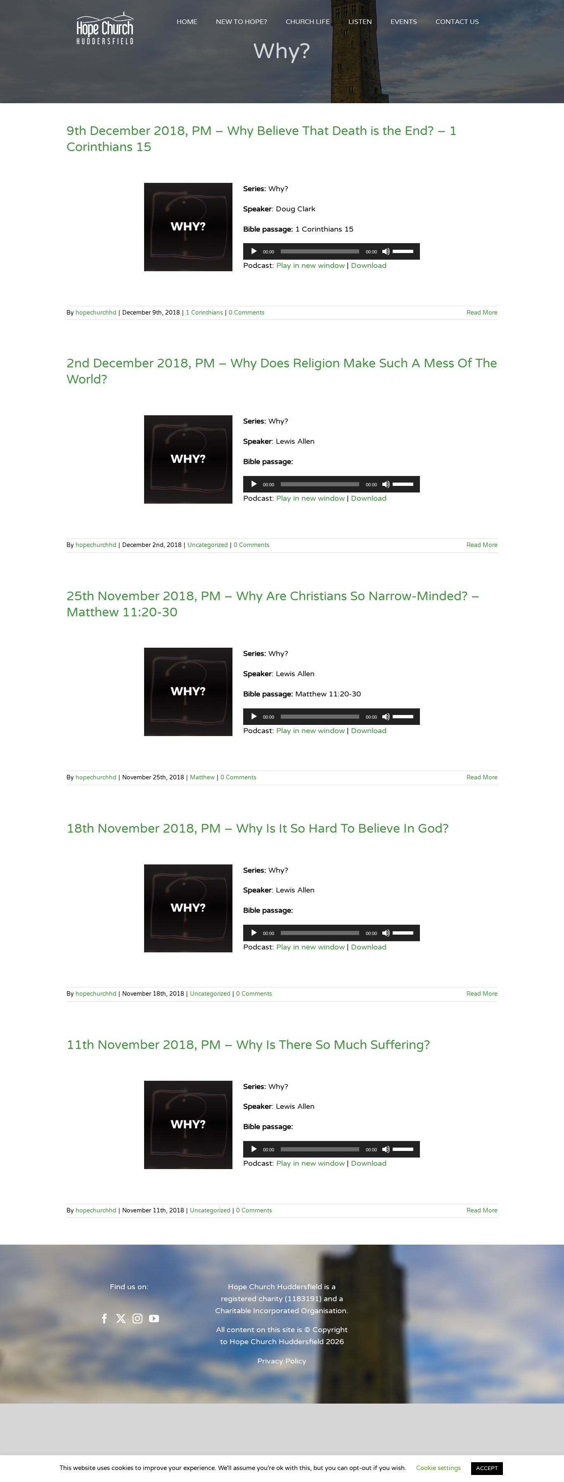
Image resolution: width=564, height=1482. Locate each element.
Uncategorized (207, 545)
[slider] (404, 250)
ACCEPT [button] (487, 1468)
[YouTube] (154, 1318)
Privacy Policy (281, 1361)
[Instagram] (137, 1318)
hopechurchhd (96, 312)
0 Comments (247, 312)
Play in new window (310, 265)
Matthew (202, 777)
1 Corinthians (204, 312)
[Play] (254, 251)
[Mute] (386, 251)
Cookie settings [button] (438, 1468)
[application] (331, 251)
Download (368, 265)
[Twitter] (121, 1318)
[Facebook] (104, 1318)
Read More (482, 312)
